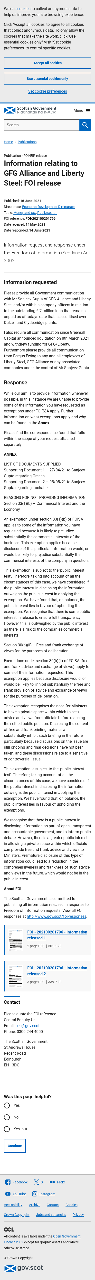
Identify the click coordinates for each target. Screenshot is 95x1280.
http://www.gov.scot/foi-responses (56, 916)
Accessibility (13, 1205)
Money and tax (24, 213)
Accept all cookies (48, 63)
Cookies (71, 1205)
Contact (53, 1205)
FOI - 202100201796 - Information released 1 (57, 935)
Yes (17, 1105)
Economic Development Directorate (48, 207)
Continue (15, 1146)
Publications (27, 142)
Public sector (47, 213)
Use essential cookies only (47, 79)
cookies (23, 8)
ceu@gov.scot (27, 1025)
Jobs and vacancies (51, 1215)
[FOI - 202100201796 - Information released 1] (15, 940)
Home (8, 142)
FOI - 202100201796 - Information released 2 (57, 971)
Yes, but (20, 1129)
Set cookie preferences (47, 91)
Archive (34, 1205)
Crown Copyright (16, 1215)
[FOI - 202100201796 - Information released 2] (15, 976)
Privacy (78, 1215)
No (16, 1117)
